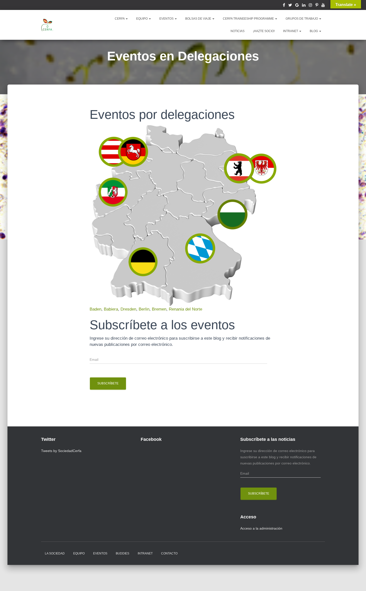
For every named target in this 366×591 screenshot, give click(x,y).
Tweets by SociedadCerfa (61, 451)
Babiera (111, 309)
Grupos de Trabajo (302, 18)
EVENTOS (166, 18)
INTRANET (291, 31)
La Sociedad (55, 553)
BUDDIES (122, 553)
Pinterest (316, 5)
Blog (314, 31)
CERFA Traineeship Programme (249, 18)
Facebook (284, 5)
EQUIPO (142, 18)
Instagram (310, 5)
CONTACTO (169, 553)
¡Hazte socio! (264, 31)
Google (297, 5)
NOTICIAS (237, 31)
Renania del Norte (185, 309)
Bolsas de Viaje (198, 18)
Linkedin (303, 5)
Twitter (290, 5)
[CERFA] (47, 25)
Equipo (79, 553)
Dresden (128, 309)
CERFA (120, 18)
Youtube (323, 5)
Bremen (159, 309)
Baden (95, 309)
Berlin (144, 309)
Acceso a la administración (261, 528)
